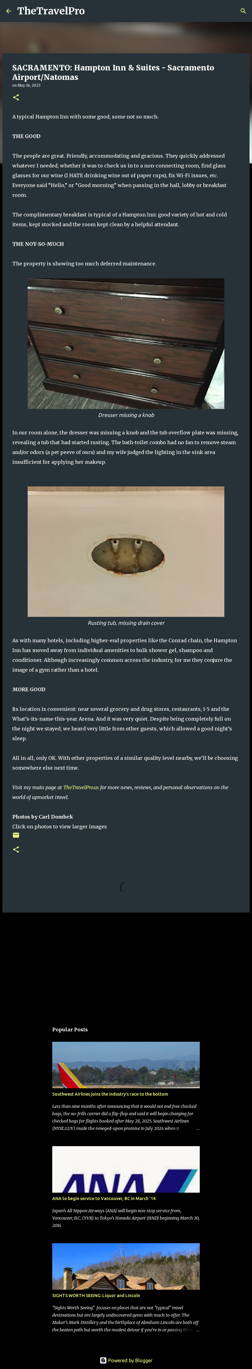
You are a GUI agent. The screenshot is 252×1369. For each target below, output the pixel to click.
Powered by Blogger (129, 1360)
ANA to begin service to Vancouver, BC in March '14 (104, 1198)
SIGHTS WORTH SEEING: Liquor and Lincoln (96, 1295)
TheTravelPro (51, 11)
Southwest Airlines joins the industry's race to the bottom (110, 1094)
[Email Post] (16, 837)
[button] (16, 98)
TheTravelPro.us (81, 787)
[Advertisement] (126, 964)
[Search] (93, 11)
